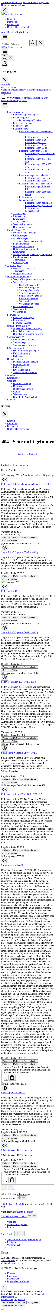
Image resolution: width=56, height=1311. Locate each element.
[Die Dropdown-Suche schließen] (40, 43)
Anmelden (6, 32)
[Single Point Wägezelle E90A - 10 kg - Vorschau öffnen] (4, 748)
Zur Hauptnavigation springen (25, 3)
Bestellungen (44, 89)
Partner (10, 1227)
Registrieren (22, 32)
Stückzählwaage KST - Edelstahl (16, 1150)
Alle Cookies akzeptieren (13, 1305)
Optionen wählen (9, 541)
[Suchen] (33, 43)
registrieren (11, 87)
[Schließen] (2, 1309)
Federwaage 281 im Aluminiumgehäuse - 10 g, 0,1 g (26, 484)
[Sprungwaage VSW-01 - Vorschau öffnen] (4, 861)
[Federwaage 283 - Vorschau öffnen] (4, 587)
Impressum (12, 21)
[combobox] (15, 44)
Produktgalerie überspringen (14, 465)
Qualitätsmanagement (17, 1224)
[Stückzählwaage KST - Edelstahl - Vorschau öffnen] (4, 1146)
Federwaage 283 (9, 591)
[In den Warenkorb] (12, 1078)
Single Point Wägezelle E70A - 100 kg (19, 552)
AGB (9, 1247)
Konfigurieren (33, 1302)
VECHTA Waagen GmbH (14, 1216)
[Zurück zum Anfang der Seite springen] (4, 1287)
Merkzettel (6, 92)
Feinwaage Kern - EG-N (13, 1092)
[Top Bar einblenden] (4, 105)
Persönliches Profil (20, 89)
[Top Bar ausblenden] (4, 10)
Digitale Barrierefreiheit (18, 27)
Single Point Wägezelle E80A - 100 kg (19, 632)
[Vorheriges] (4, 1187)
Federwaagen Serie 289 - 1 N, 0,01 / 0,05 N (22, 794)
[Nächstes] (11, 1187)
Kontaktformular (25, 1211)
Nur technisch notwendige (13, 1302)
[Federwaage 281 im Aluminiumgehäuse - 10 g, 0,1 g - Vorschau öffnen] (4, 480)
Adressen (33, 89)
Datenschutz (13, 24)
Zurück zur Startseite (28, 454)
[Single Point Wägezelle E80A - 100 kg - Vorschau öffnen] (4, 628)
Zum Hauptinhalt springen (14, 2)
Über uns (11, 1221)
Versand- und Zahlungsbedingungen (24, 1239)
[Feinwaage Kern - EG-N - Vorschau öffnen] (4, 1088)
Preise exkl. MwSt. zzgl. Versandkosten (19, 537)
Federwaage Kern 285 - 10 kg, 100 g (18, 682)
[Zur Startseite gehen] (11, 14)
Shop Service (7, 1234)
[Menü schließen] (4, 80)
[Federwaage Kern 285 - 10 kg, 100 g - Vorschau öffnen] (4, 677)
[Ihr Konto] (4, 64)
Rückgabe (12, 1242)
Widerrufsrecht (14, 1245)
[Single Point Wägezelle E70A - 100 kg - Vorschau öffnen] (4, 548)
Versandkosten (8, 1260)
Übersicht (6, 89)
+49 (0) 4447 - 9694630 (12, 1204)
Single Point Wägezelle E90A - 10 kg (19, 752)
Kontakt (11, 19)
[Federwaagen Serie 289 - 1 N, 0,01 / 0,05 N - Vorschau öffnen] (4, 790)
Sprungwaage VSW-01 (12, 865)
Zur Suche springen (36, 2)
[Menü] (4, 37)
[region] (28, 827)
